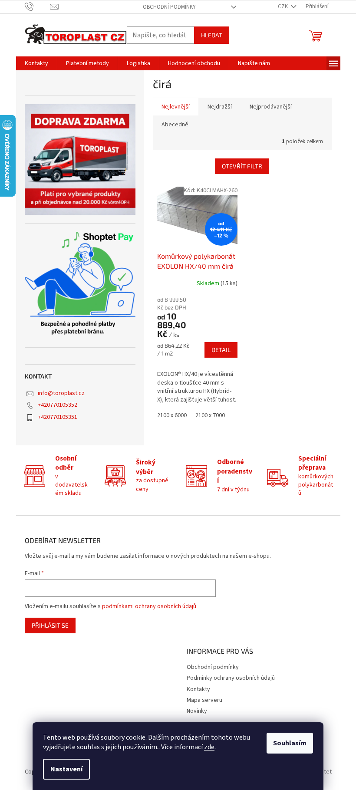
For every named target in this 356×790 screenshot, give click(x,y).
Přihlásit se (50, 625)
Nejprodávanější (271, 106)
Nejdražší (220, 106)
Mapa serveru (204, 700)
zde (209, 747)
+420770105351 (57, 417)
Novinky (197, 711)
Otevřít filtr (242, 166)
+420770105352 (57, 405)
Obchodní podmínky (169, 7)
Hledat (211, 35)
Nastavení (66, 769)
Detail (221, 349)
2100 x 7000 (210, 415)
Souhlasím (290, 743)
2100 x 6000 (172, 415)
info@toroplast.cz (61, 393)
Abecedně (175, 124)
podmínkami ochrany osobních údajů (149, 606)
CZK (283, 6)
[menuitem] (36, 63)
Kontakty (198, 689)
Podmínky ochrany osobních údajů (231, 678)
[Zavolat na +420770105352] (37, 6)
